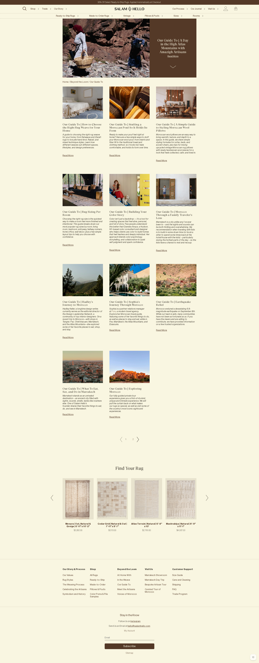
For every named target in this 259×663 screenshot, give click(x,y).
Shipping (176, 585)
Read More (173, 56)
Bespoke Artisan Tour (155, 585)
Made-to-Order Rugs (99, 16)
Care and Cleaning (181, 580)
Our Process (178, 9)
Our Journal (196, 9)
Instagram (135, 621)
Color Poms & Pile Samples (99, 595)
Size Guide (177, 575)
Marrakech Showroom (156, 575)
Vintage (127, 16)
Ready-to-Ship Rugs (65, 16)
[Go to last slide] (52, 498)
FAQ (174, 589)
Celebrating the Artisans (75, 589)
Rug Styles (68, 580)
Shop (32, 9)
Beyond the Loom (79, 82)
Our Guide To (96, 82)
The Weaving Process (73, 585)
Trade (45, 9)
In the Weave (123, 580)
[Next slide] (207, 498)
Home (66, 82)
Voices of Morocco (127, 594)
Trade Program (179, 594)
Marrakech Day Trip (154, 580)
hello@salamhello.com (139, 626)
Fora (114, 311)
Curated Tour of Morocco (153, 590)
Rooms (196, 16)
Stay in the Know (129, 615)
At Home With (124, 575)
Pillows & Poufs (152, 16)
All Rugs (94, 575)
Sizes (176, 16)
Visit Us (211, 9)
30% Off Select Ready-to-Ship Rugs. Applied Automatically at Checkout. (129, 2)
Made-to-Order (97, 585)
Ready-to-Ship (97, 580)
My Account (129, 631)
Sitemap (129, 653)
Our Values (68, 575)
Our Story (58, 9)
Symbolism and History (74, 594)
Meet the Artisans (126, 589)
